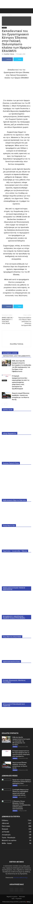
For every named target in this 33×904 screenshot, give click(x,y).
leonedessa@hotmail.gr (20, 877)
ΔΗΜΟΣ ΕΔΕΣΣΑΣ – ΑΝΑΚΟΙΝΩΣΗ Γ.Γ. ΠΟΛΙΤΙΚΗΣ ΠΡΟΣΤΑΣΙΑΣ (8, 320)
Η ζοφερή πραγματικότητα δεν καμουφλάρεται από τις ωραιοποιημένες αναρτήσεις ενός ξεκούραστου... (21, 753)
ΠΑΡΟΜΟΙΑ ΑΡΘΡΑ (10, 353)
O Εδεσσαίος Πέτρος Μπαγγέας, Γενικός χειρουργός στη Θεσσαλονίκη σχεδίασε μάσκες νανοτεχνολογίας (21, 805)
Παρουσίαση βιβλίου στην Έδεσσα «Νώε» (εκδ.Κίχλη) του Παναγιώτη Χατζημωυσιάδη (24, 321)
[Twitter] (21, 890)
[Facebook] (11, 890)
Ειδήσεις (10, 15)
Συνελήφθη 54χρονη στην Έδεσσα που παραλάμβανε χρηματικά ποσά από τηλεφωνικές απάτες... (20, 792)
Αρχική (4, 15)
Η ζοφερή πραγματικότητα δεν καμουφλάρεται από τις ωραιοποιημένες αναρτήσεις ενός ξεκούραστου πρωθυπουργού (20, 382)
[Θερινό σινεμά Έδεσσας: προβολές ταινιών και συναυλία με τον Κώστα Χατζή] (6, 395)
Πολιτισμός (22, 896)
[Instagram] (16, 890)
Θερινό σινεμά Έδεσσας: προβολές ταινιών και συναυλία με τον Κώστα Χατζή (19, 765)
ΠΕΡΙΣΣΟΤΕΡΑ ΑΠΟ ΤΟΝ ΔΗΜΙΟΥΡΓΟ (16, 356)
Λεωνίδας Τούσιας (9, 54)
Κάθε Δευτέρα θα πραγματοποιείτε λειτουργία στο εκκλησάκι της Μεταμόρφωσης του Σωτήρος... (21, 740)
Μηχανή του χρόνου (12, 896)
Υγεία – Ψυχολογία (17, 898)
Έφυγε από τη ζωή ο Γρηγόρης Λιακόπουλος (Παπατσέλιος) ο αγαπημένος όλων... (21, 781)
